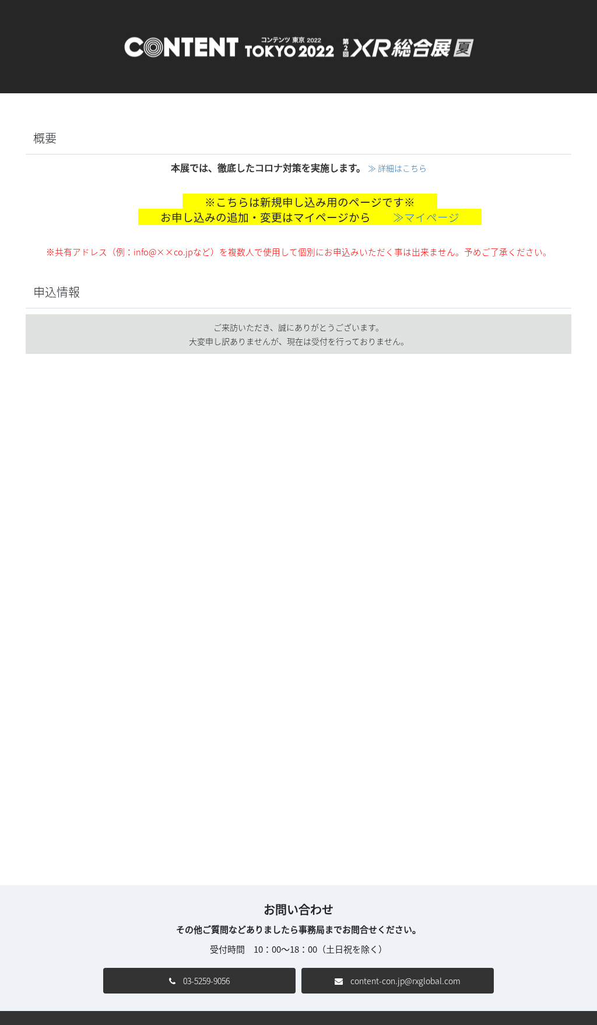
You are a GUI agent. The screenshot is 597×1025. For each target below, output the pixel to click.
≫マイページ (426, 217)
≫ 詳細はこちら (397, 168)
